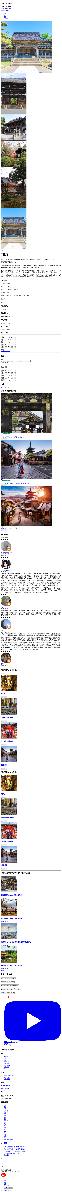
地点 (5, 15)
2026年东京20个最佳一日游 (11, 1153)
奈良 (5, 1115)
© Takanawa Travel (6, 1190)
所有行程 (6, 1067)
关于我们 (6, 1056)
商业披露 (6, 1185)
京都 (5, 17)
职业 (5, 1058)
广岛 (5, 1124)
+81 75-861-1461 (5, 351)
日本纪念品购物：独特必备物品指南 (14, 1146)
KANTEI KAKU (5, 570)
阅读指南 (6, 1155)
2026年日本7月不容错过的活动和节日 (14, 1151)
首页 (5, 13)
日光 (5, 1127)
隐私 (5, 1184)
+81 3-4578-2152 (5, 1085)
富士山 (6, 1120)
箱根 (5, 1134)
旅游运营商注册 (8, 1075)
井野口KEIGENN (5, 664)
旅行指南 (6, 1061)
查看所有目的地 (8, 1139)
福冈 (5, 1132)
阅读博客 (3, 970)
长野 (5, 1136)
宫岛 (5, 1119)
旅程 (2, 8)
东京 (5, 1105)
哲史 (2, 607)
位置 (9, 8)
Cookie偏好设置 (8, 1187)
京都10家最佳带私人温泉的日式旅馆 (14, 1150)
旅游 (7, 8)
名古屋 (6, 1112)
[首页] (6, 4)
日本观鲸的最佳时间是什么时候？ (13, 1148)
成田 (5, 1125)
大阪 (5, 1114)
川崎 (5, 1122)
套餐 (4, 8)
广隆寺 (6, 18)
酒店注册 (6, 1077)
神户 (5, 1131)
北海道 (6, 1110)
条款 (5, 1182)
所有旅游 (6, 1063)
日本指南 (4, 1143)
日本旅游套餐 (8, 1065)
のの (2, 630)
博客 (5, 1060)
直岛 (5, 1129)
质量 (5, 1180)
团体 (5, 1068)
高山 (5, 1137)
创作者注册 (7, 1079)
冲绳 (5, 1108)
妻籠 (5, 1117)
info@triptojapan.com (6, 1088)
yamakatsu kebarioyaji (6, 552)
